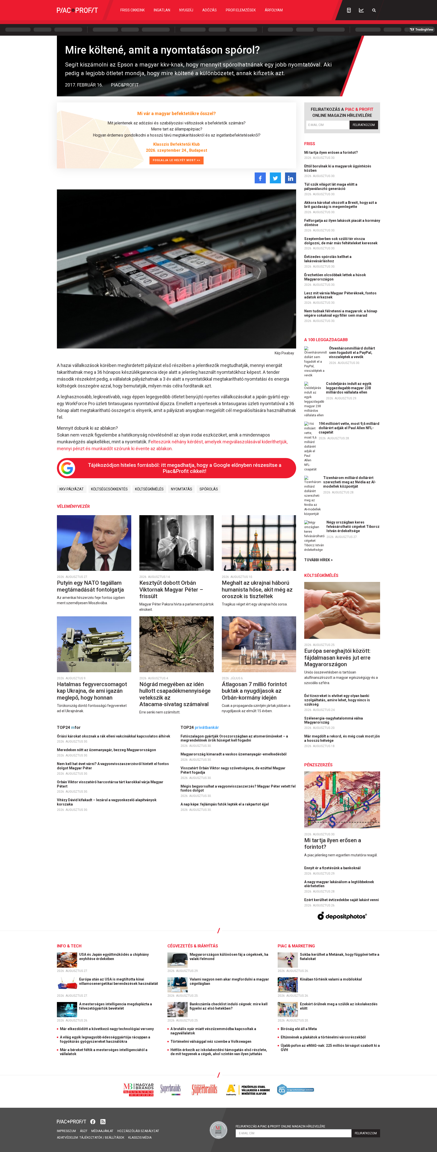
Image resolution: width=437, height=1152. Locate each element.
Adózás (209, 10)
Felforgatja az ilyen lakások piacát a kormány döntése (342, 223)
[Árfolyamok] (361, 10)
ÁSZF (83, 1131)
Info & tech (69, 946)
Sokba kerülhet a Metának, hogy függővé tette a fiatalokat (339, 956)
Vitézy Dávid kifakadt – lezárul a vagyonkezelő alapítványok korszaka (107, 802)
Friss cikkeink (132, 10)
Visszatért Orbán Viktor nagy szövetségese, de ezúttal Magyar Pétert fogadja (233, 770)
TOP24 (69, 727)
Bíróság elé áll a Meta (299, 1029)
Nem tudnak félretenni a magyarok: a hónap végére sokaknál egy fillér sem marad (340, 313)
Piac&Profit (125, 85)
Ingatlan (162, 10)
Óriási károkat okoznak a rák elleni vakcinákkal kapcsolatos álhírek (114, 736)
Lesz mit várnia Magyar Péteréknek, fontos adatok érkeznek (340, 295)
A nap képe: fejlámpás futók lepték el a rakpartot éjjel (225, 804)
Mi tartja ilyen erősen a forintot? (331, 152)
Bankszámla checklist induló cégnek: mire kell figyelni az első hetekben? (229, 1006)
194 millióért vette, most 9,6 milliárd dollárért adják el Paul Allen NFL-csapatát (349, 428)
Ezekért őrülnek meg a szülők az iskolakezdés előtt (339, 1006)
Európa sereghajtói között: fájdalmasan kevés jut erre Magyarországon (337, 657)
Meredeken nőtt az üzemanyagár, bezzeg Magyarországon (107, 750)
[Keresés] (374, 10)
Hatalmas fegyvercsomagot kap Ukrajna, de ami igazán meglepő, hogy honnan (92, 691)
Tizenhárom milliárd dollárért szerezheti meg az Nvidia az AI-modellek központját (349, 482)
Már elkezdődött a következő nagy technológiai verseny (107, 1029)
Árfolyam (274, 10)
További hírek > (318, 560)
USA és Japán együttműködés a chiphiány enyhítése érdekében (114, 956)
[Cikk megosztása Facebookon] (260, 177)
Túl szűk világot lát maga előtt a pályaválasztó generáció (330, 186)
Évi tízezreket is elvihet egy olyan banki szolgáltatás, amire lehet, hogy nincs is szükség (337, 700)
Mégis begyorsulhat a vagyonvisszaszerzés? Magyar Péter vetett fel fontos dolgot (238, 788)
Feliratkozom (364, 125)
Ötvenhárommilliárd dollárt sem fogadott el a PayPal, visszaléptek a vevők (352, 352)
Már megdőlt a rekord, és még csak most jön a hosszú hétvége (342, 738)
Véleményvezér (73, 506)
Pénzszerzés (318, 765)
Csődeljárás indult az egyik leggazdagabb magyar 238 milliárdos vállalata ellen (349, 388)
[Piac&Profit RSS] (102, 1121)
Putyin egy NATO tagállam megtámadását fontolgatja (91, 586)
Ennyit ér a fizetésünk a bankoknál (332, 868)
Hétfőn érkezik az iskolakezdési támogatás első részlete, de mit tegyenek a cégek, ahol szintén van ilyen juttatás (218, 1052)
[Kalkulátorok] (349, 10)
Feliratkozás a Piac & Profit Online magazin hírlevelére (280, 1126)
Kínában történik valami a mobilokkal (331, 979)
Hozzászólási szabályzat (138, 1131)
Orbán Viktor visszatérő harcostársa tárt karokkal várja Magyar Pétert (110, 784)
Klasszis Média (139, 1137)
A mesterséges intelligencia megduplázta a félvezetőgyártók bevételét (115, 1006)
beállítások (114, 1137)
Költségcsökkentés (109, 489)
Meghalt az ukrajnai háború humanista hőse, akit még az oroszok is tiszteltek (257, 589)
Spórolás (209, 489)
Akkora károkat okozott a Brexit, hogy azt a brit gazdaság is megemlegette (340, 205)
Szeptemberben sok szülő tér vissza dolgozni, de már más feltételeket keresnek (341, 241)
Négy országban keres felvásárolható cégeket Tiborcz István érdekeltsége (353, 526)
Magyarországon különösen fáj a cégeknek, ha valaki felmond (229, 956)
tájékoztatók (90, 1137)
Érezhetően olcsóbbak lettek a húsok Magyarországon (335, 277)
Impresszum (66, 1131)
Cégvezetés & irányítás (192, 946)
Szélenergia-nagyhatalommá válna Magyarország (333, 720)
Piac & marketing (296, 946)
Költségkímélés (149, 489)
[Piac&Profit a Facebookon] (93, 1121)
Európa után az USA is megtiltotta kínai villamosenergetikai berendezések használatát (119, 981)
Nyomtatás (181, 489)
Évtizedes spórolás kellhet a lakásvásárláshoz (328, 259)
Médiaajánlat (102, 1131)
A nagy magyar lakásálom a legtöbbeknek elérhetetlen (339, 884)
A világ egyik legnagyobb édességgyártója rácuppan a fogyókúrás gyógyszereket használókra (105, 1039)
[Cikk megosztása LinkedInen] (290, 177)
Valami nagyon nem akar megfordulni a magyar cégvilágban (229, 981)
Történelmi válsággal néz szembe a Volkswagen (210, 1041)
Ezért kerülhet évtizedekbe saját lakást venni (342, 900)
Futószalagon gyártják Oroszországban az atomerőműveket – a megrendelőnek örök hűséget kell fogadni (234, 738)
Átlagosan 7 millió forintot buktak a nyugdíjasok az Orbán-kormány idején (254, 691)
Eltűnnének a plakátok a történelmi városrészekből (323, 1037)
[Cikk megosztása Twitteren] (275, 177)
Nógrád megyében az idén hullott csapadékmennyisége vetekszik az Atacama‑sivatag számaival (175, 694)
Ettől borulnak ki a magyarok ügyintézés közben (337, 168)
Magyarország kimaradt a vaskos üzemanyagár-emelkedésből (234, 754)
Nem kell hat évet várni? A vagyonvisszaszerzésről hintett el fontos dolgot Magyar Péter (113, 766)
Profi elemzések (241, 10)
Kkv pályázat (71, 489)
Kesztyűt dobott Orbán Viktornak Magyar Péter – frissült (171, 589)
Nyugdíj (186, 10)
